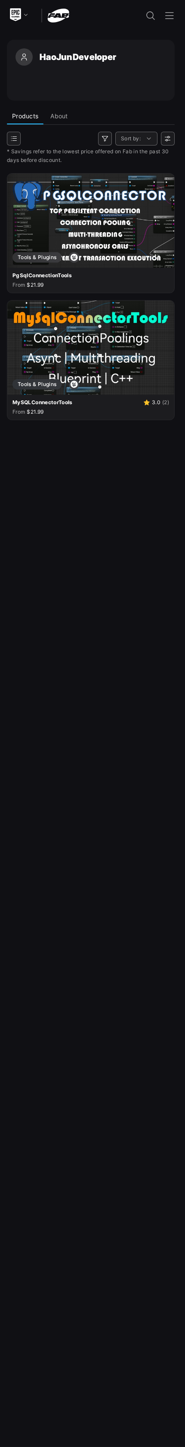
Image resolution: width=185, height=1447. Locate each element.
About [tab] (59, 116)
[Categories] (14, 139)
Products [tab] (25, 116)
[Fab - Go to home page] (58, 15)
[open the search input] (150, 15)
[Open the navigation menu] (169, 15)
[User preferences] (168, 139)
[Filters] (105, 139)
